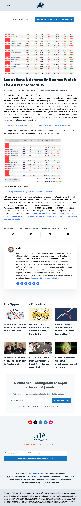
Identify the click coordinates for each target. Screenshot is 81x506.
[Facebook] (13, 234)
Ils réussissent (16, 480)
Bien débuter (56, 477)
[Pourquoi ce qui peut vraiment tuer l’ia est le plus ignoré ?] (15, 348)
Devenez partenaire (51, 483)
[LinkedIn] (50, 234)
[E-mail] (68, 234)
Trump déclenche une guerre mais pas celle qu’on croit (30, 192)
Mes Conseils (21, 474)
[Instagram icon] (33, 283)
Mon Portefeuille (36, 474)
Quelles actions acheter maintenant (21, 477)
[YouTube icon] (37, 283)
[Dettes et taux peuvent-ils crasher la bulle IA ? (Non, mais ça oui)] (40, 314)
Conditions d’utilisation (31, 483)
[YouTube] (30, 422)
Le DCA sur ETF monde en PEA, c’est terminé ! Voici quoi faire (15, 327)
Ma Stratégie (29, 480)
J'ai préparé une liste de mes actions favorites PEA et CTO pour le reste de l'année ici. (38, 125)
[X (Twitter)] (31, 234)
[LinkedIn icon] (21, 283)
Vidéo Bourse (69, 477)
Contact (40, 480)
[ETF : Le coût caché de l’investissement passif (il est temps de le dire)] (40, 348)
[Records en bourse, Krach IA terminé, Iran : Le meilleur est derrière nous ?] (66, 314)
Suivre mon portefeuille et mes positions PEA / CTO (49, 90)
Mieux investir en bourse (55, 474)
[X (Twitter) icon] (29, 283)
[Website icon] (25, 283)
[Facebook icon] (17, 283)
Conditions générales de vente (58, 480)
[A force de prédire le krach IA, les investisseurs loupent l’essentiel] (66, 348)
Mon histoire (44, 477)
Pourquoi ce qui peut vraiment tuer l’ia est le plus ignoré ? (15, 360)
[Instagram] (51, 422)
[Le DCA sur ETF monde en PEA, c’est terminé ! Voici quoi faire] (15, 314)
